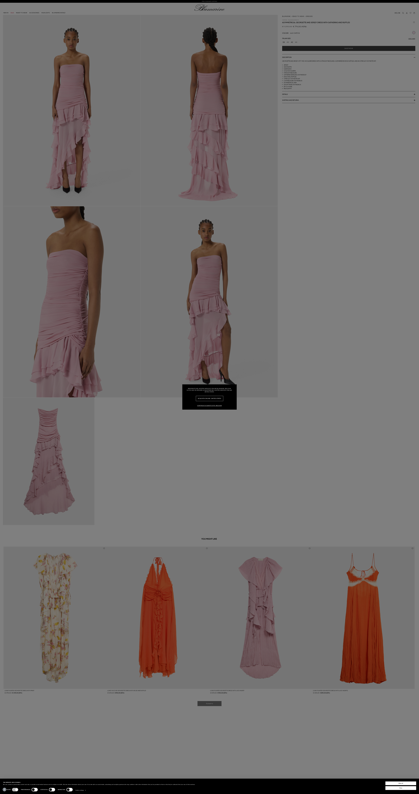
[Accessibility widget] (4, 789)
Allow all (400, 783)
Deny (400, 788)
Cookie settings (79, 790)
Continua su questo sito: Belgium (209, 405)
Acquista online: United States (209, 398)
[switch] (35, 789)
